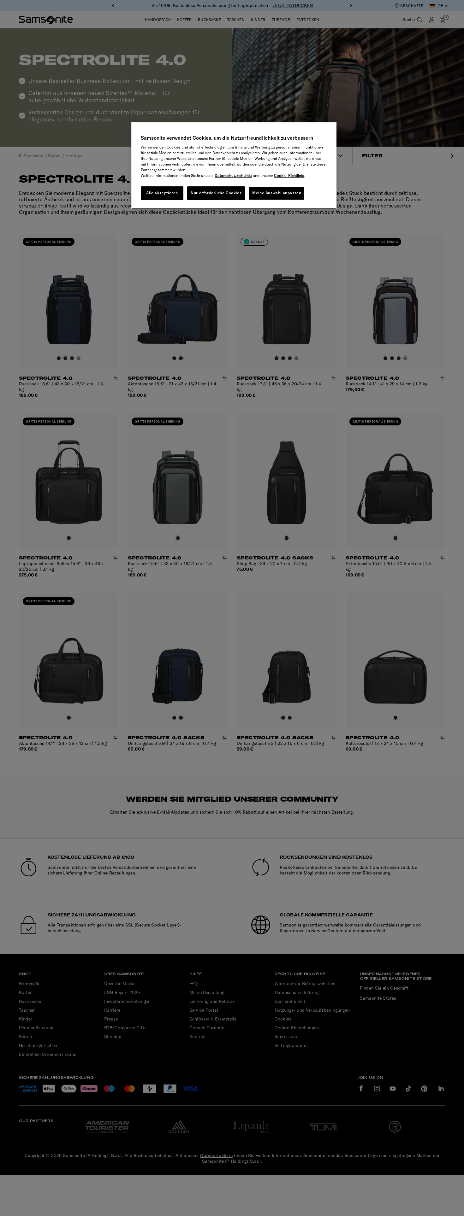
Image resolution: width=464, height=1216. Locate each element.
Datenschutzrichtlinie (233, 175)
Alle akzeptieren (162, 192)
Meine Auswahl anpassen (276, 192)
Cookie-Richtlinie (289, 175)
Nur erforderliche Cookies (216, 192)
